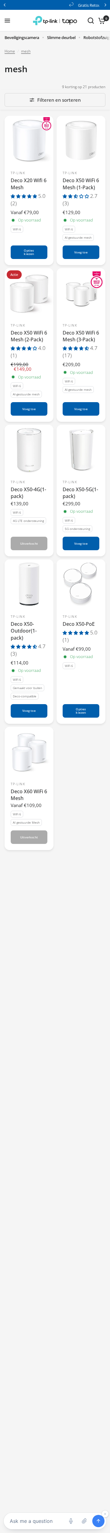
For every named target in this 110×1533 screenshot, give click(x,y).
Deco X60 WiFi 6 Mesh (29, 795)
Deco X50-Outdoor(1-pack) (24, 631)
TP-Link (18, 173)
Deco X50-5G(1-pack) (80, 493)
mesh (26, 51)
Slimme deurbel (61, 37)
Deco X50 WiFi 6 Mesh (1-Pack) (81, 183)
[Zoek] (91, 20)
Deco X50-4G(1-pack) (28, 493)
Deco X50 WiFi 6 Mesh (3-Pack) (81, 336)
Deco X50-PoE (79, 624)
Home (10, 51)
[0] (100, 20)
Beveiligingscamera (22, 37)
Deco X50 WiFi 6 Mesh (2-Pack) (29, 336)
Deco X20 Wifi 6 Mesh (28, 183)
